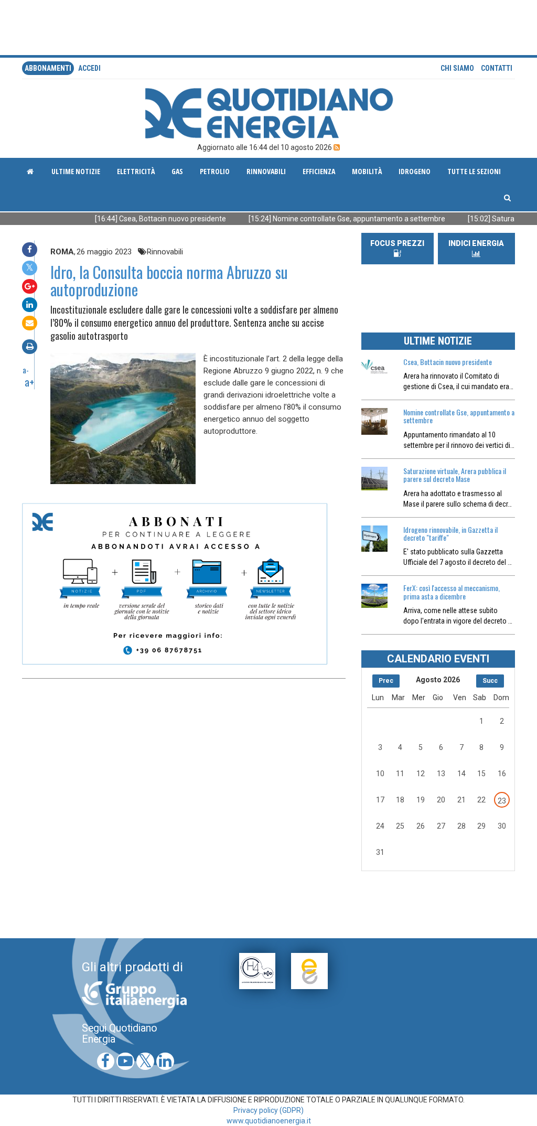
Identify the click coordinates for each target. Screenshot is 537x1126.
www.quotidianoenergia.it (269, 1121)
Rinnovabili (266, 171)
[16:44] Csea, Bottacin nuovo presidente (135, 219)
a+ (29, 382)
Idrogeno (415, 171)
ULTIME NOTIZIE (438, 341)
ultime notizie (75, 171)
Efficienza (319, 171)
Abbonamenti (48, 68)
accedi (89, 68)
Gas (177, 171)
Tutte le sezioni (474, 171)
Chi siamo (457, 68)
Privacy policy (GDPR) (268, 1110)
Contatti (496, 68)
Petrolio (215, 171)
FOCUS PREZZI (397, 243)
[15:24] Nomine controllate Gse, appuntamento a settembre (322, 219)
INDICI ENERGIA (476, 243)
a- (26, 370)
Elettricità (136, 171)
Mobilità (367, 171)
